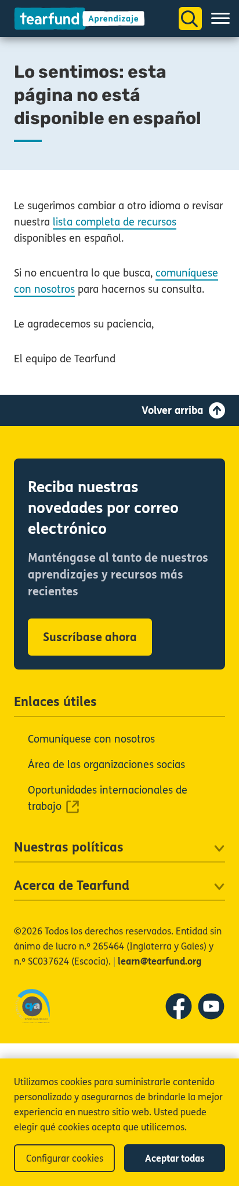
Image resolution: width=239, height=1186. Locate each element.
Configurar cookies (64, 1158)
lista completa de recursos (114, 222)
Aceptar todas (175, 1158)
